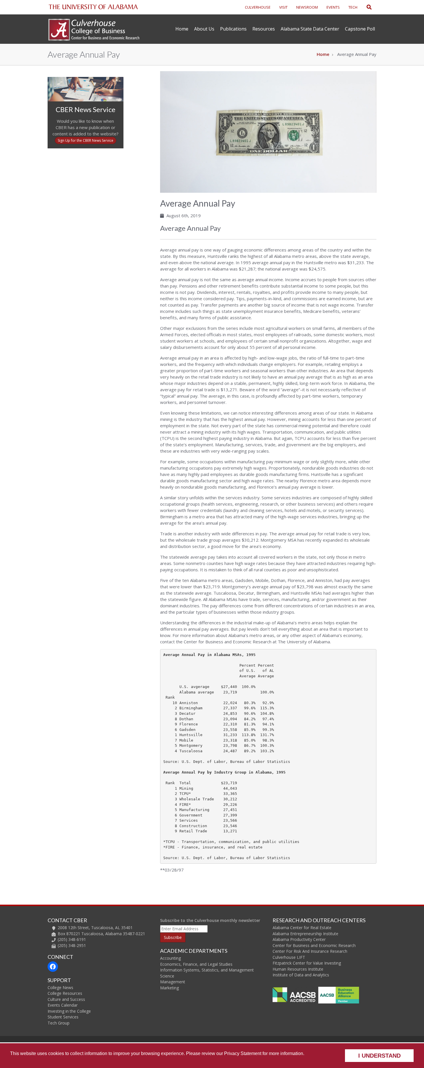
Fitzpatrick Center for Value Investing (307, 963)
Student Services (63, 1017)
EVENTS (333, 7)
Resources (263, 29)
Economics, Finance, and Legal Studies (196, 964)
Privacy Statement (242, 1053)
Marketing (169, 988)
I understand (379, 1055)
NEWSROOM (307, 7)
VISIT (283, 7)
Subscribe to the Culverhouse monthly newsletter (210, 920)
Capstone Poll (360, 29)
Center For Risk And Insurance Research (310, 951)
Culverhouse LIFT (289, 957)
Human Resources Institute (298, 969)
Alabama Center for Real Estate (302, 927)
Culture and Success (66, 999)
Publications (233, 29)
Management (172, 981)
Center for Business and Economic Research (314, 945)
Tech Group (59, 1023)
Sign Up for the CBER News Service (85, 140)
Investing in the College (69, 1011)
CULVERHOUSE (258, 7)
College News (60, 987)
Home (181, 29)
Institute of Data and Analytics (301, 975)
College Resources (65, 993)
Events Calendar (63, 1005)
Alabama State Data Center (310, 29)
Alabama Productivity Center (299, 939)
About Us (204, 29)
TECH (352, 7)
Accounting (170, 958)
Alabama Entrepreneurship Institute (305, 933)
